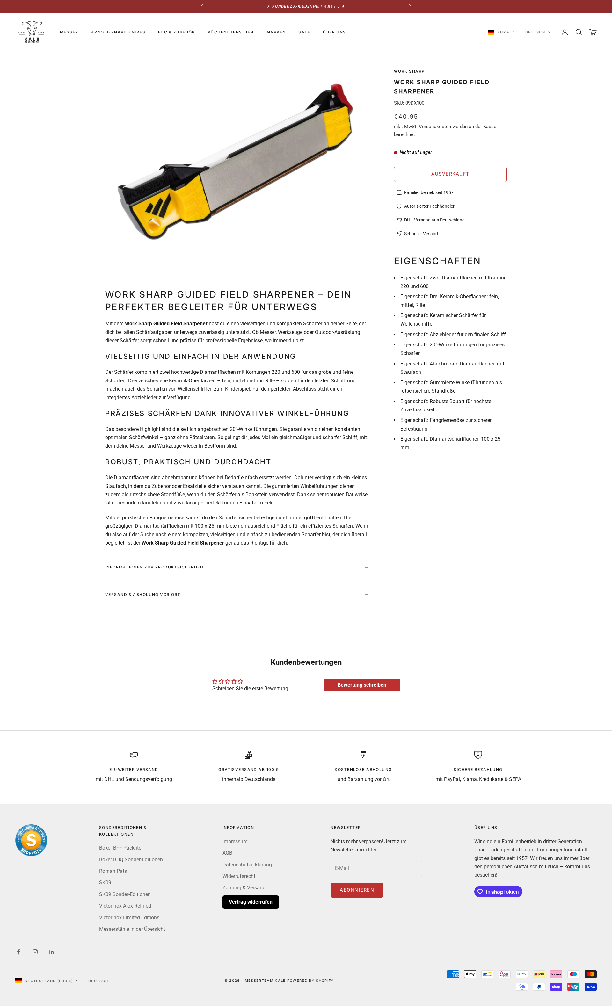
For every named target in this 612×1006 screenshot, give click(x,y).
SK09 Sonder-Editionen (125, 894)
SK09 (105, 882)
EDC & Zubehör (176, 32)
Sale (304, 32)
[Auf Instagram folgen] (35, 952)
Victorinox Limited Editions (129, 918)
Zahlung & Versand (244, 888)
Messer (69, 32)
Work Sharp (409, 71)
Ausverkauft (450, 174)
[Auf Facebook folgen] (18, 952)
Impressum (235, 841)
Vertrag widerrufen (251, 902)
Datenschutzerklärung (247, 865)
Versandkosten (435, 126)
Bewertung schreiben (362, 685)
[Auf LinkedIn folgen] (51, 952)
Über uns (334, 32)
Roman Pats (113, 871)
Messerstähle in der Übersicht (132, 929)
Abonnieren (357, 890)
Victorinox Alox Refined (125, 906)
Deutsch (535, 32)
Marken (276, 32)
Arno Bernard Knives (118, 32)
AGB (227, 853)
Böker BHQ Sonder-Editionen (131, 860)
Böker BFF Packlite (120, 848)
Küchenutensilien (231, 32)
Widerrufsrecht (238, 876)
